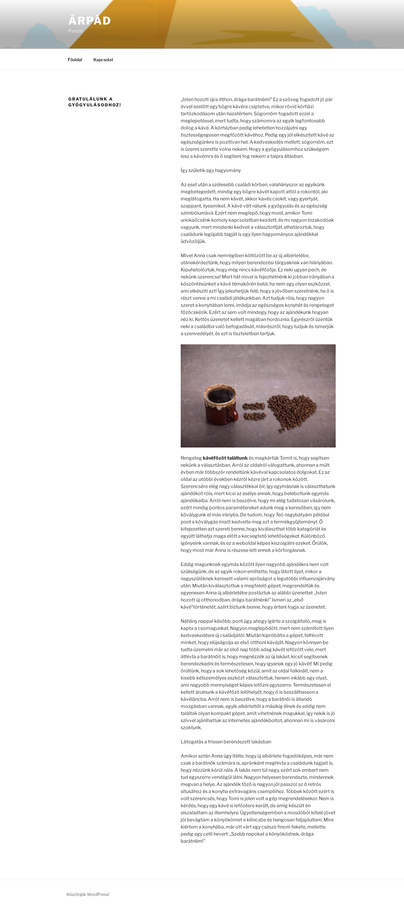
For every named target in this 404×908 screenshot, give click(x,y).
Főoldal (75, 59)
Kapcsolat (103, 59)
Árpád (89, 20)
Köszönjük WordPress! (88, 894)
